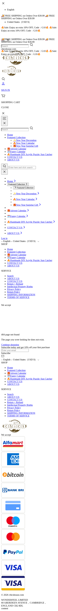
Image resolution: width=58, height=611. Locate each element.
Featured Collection (16, 137)
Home (10, 134)
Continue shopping (10, 344)
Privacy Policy (14, 289)
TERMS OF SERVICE (18, 297)
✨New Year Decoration (24, 140)
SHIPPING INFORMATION (21, 294)
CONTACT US (14, 157)
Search (10, 276)
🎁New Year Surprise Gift (25, 146)
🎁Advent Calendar (16, 148)
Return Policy (13, 292)
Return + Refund (15, 284)
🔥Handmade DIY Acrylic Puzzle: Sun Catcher (29, 154)
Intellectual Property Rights (20, 286)
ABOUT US (13, 160)
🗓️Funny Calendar (16, 151)
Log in (4, 238)
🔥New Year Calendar (24, 143)
